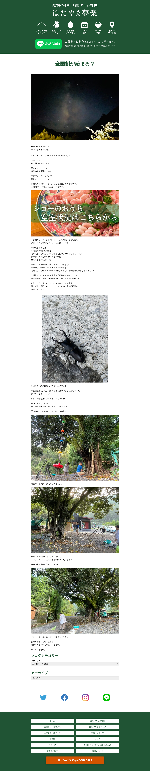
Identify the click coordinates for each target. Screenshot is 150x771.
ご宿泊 (52, 739)
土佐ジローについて (52, 727)
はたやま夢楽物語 (97, 721)
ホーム (52, 721)
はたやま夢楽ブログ (97, 727)
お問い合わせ (97, 751)
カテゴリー (35, 661)
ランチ (97, 739)
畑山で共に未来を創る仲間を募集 (75, 760)
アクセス (52, 745)
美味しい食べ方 (97, 733)
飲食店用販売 (52, 751)
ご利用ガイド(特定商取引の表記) (97, 745)
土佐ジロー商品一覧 (52, 733)
